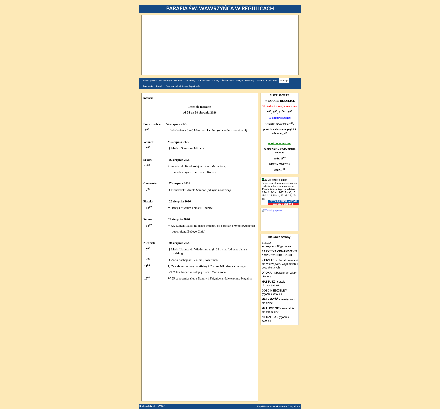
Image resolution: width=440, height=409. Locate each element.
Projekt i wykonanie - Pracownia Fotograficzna (278, 406)
